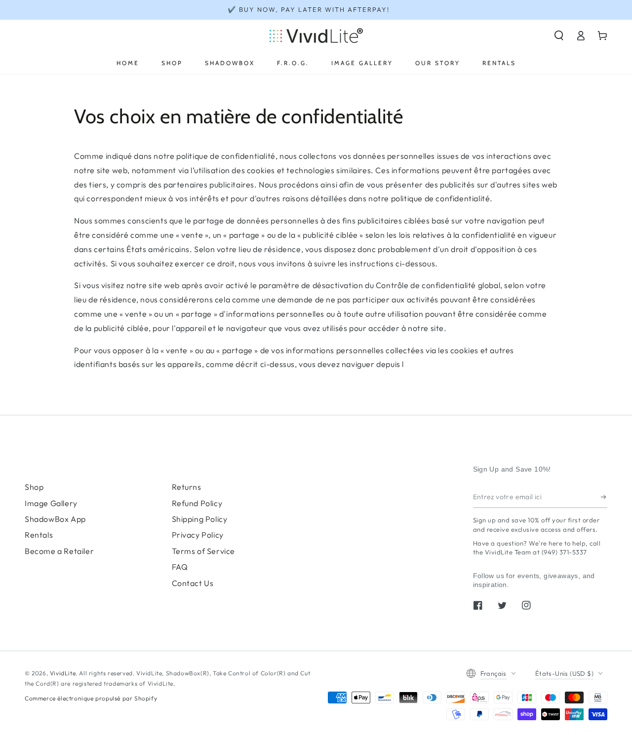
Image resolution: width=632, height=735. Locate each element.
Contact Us (193, 583)
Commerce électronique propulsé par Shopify (91, 698)
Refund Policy (197, 503)
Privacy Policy (198, 535)
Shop (34, 487)
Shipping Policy (200, 519)
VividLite (63, 673)
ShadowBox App (55, 519)
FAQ (180, 567)
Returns (186, 487)
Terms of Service (204, 551)
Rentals (39, 535)
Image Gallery (51, 503)
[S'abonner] (604, 497)
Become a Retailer (59, 551)
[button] (559, 35)
